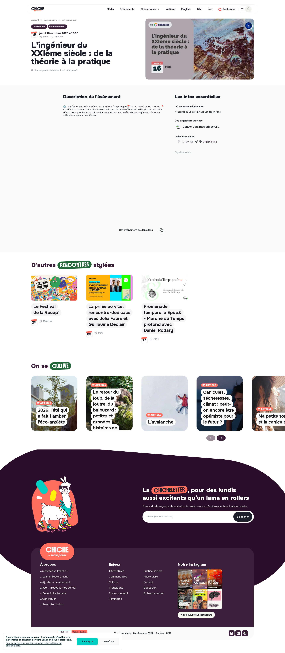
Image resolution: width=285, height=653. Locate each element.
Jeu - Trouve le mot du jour (59, 587)
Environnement (69, 20)
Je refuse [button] (108, 641)
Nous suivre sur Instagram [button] (196, 614)
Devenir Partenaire (54, 593)
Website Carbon (79, 632)
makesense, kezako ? (55, 571)
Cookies (159, 633)
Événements (50, 20)
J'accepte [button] (87, 641)
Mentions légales (123, 633)
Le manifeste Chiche (55, 576)
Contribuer (49, 598)
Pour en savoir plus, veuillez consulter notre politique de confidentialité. (33, 644)
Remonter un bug (53, 604)
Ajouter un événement (56, 582)
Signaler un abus (183, 152)
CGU (168, 633)
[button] (208, 141)
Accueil (35, 20)
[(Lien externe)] (232, 634)
